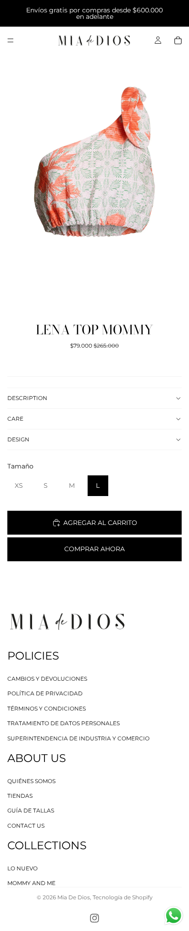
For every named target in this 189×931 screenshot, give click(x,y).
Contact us (25, 825)
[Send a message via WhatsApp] (173, 915)
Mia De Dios (73, 897)
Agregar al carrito (100, 523)
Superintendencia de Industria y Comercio (78, 738)
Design (18, 439)
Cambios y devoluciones (47, 678)
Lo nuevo (22, 868)
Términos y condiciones (46, 708)
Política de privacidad (45, 693)
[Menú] (10, 40)
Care (15, 418)
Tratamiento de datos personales (63, 723)
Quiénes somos (31, 781)
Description (27, 398)
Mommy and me (31, 883)
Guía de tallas (30, 810)
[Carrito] (178, 40)
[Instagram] (94, 918)
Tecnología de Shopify (123, 897)
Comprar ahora (94, 549)
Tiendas (20, 795)
